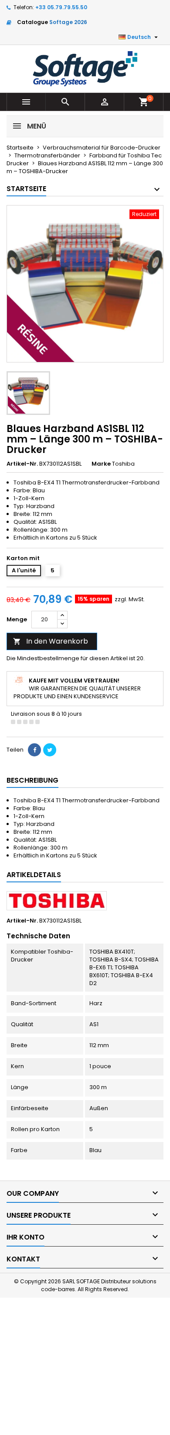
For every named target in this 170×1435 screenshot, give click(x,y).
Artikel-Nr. (22, 464)
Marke (101, 464)
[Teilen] (34, 749)
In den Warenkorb (50, 641)
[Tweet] (49, 749)
